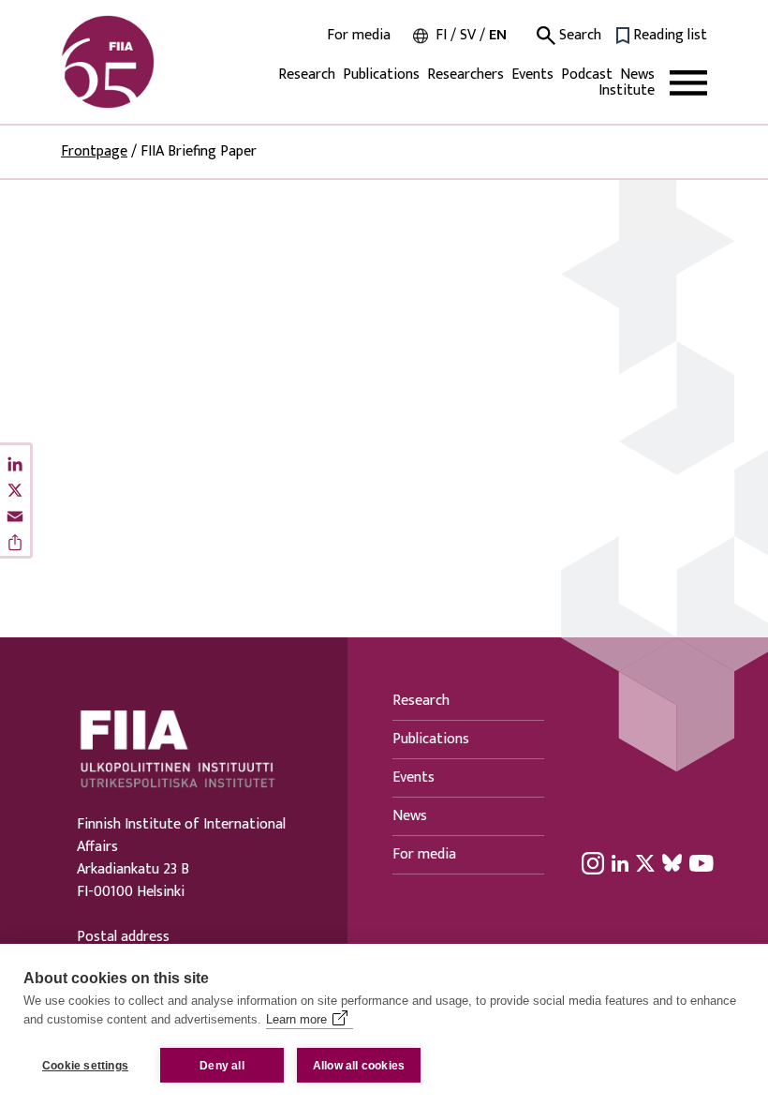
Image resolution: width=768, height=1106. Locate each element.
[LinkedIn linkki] (620, 862)
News (637, 74)
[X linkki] (645, 862)
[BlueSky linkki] (672, 862)
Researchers (465, 74)
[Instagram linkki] (593, 862)
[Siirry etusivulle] (151, 62)
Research (306, 74)
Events (532, 74)
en (498, 35)
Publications (381, 74)
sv (468, 35)
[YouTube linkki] (701, 862)
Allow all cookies (359, 1065)
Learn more (296, 1019)
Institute (626, 90)
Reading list (670, 35)
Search (578, 35)
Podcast (587, 74)
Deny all (221, 1065)
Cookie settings (85, 1065)
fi (441, 35)
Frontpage (94, 151)
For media (359, 35)
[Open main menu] (688, 82)
